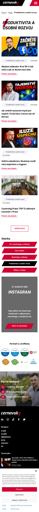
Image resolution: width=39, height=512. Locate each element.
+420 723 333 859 (15, 387)
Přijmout (19, 489)
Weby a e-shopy (20, 270)
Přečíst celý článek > (9, 74)
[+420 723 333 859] (3, 387)
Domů (4, 12)
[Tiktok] (13, 419)
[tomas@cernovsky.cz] (3, 392)
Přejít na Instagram (19, 326)
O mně (3, 431)
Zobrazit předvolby (19, 500)
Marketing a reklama (19, 257)
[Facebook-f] (19, 419)
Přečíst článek (16, 465)
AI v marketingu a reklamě (20, 244)
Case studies (19, 251)
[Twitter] (24, 419)
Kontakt (4, 443)
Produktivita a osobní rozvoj (15, 61)
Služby (4, 434)
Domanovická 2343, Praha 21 (17, 397)
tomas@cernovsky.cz (16, 392)
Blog (10, 12)
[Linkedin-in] (2, 419)
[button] (36, 471)
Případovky (6, 437)
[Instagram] (7, 419)
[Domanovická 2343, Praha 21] (3, 397)
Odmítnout (19, 495)
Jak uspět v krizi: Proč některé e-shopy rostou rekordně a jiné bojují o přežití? (25, 460)
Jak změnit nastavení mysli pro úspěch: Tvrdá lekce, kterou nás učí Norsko (18, 113)
